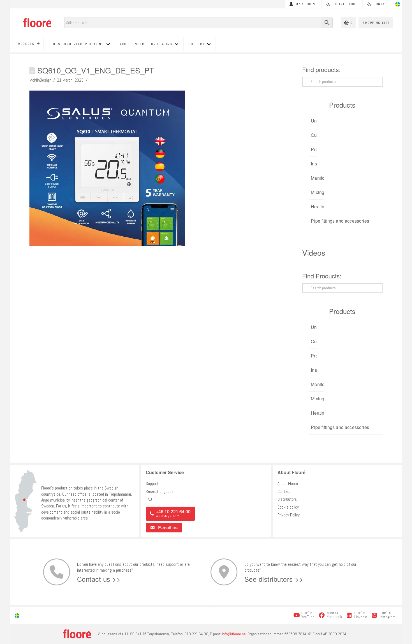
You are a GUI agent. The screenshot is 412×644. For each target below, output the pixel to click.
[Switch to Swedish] (398, 4)
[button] (348, 22)
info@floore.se (234, 633)
